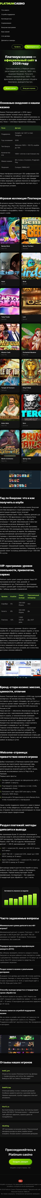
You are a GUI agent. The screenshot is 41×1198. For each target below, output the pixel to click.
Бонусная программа (8, 27)
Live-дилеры (5, 36)
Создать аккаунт (20, 1162)
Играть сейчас (11, 88)
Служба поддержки (8, 14)
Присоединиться (33, 47)
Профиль (17, 47)
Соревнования (6, 23)
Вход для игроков (29, 88)
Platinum (12, 3)
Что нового (5, 10)
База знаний (5, 32)
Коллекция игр (6, 19)
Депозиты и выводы (8, 40)
